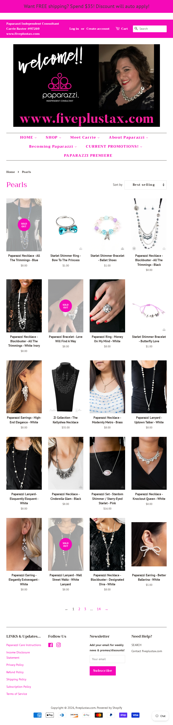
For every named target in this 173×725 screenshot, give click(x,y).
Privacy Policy (15, 665)
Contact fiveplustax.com (146, 651)
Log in (74, 28)
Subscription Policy (18, 687)
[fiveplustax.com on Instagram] (58, 646)
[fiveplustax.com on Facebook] (50, 646)
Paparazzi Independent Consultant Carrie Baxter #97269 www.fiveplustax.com (32, 28)
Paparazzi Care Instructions (23, 645)
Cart (124, 28)
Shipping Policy (16, 679)
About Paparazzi (127, 137)
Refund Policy (15, 672)
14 (99, 609)
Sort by (117, 184)
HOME (27, 137)
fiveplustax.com (86, 708)
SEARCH (136, 645)
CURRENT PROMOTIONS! (113, 146)
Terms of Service (16, 694)
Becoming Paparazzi (51, 146)
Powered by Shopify (109, 708)
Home (10, 172)
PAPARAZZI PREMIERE (88, 155)
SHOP (52, 137)
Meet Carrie (83, 137)
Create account (97, 28)
